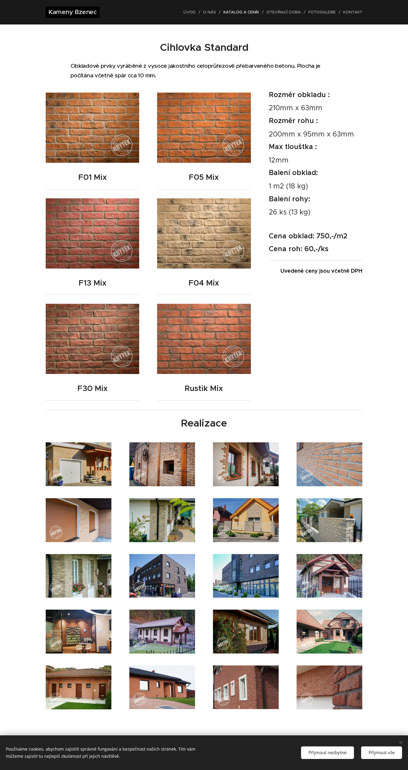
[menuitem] (191, 12)
